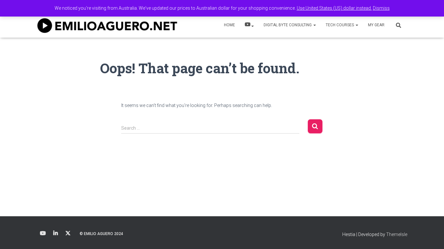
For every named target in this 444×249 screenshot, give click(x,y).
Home (229, 25)
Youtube (43, 233)
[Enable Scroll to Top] (431, 236)
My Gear (376, 25)
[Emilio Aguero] (107, 25)
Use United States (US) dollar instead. (334, 8)
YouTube (249, 25)
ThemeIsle (396, 234)
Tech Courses (340, 25)
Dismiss (381, 8)
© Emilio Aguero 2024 (101, 233)
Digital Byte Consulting (288, 25)
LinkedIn (55, 233)
